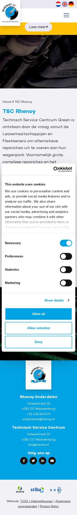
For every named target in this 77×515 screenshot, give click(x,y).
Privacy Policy (49, 506)
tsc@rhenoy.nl (38, 444)
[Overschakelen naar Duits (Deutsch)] (71, 4)
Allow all (38, 314)
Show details (54, 300)
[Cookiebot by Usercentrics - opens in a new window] (54, 169)
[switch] (66, 256)
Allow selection (38, 328)
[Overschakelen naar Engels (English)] (64, 4)
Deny (38, 342)
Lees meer (38, 27)
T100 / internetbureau (36, 501)
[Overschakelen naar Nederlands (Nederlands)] (58, 4)
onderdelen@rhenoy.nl (38, 419)
